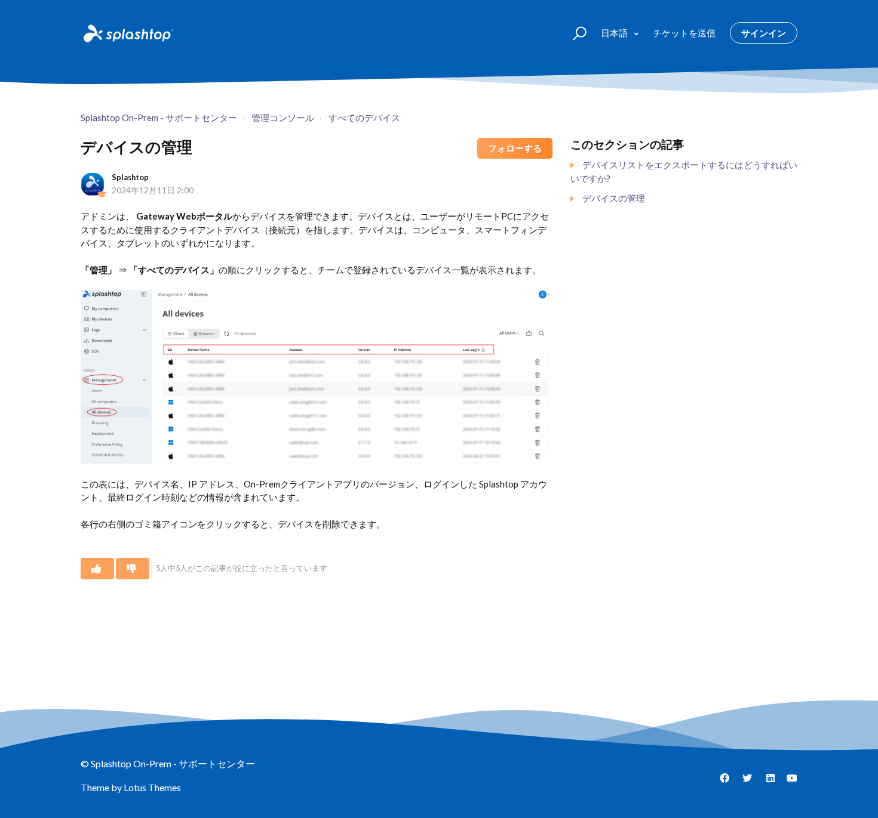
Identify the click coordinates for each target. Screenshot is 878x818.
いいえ (132, 568)
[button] (574, 32)
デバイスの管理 (613, 198)
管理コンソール (282, 117)
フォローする (515, 148)
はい (97, 568)
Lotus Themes (152, 787)
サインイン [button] (763, 32)
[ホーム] (127, 33)
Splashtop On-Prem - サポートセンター (159, 117)
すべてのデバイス (364, 117)
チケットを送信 (684, 32)
